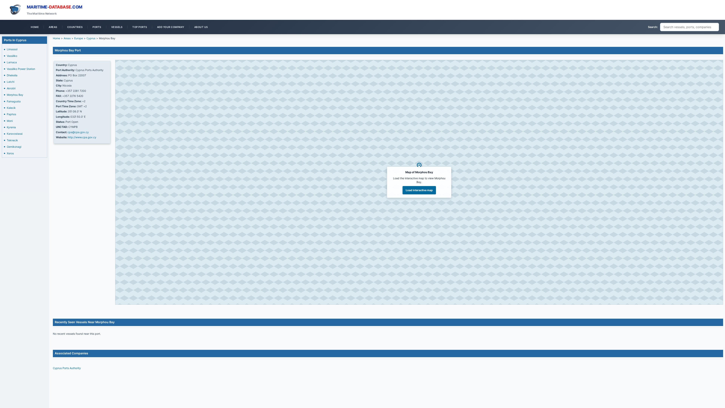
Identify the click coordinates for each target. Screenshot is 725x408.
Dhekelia (12, 75)
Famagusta (14, 101)
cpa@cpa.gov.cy (78, 132)
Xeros (10, 153)
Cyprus (90, 38)
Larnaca (12, 62)
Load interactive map (419, 190)
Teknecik (12, 140)
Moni (10, 120)
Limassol (12, 49)
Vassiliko (12, 55)
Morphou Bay (15, 94)
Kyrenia (11, 127)
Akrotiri (11, 88)
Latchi (10, 81)
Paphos (11, 114)
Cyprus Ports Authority (67, 368)
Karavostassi (14, 133)
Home (56, 38)
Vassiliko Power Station (21, 68)
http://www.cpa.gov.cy (82, 137)
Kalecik (11, 107)
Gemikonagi (14, 146)
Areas (67, 38)
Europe (78, 38)
